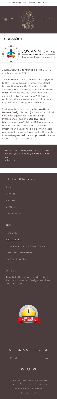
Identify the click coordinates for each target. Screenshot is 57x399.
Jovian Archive (14, 239)
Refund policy (26, 384)
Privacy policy (41, 384)
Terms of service (21, 388)
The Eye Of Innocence (27, 380)
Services (10, 193)
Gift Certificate (14, 213)
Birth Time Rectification (19, 252)
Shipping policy (39, 388)
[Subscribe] (46, 358)
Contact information (30, 393)
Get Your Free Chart (17, 259)
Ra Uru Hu (11, 233)
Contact (10, 207)
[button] (6, 19)
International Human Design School (26, 246)
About (9, 187)
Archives (10, 200)
